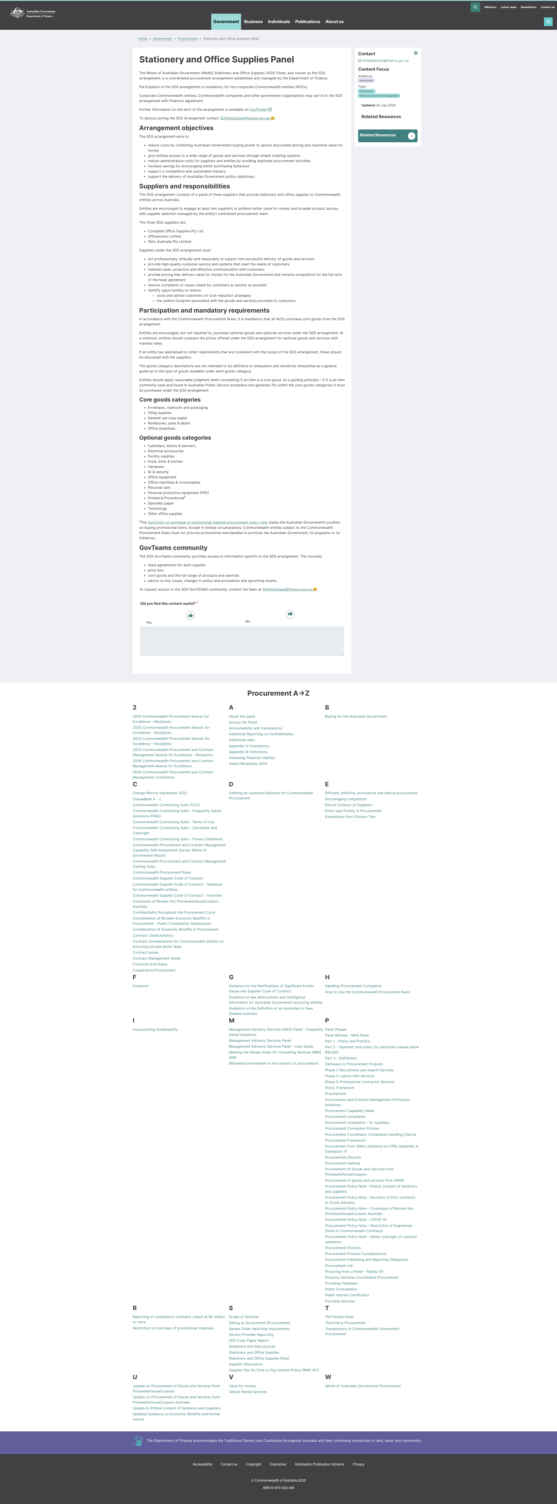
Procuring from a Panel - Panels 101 (354, 1271)
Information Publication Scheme (319, 1464)
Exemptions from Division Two (350, 816)
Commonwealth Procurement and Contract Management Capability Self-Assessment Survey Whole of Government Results (179, 850)
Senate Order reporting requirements (259, 1328)
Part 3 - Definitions (341, 1058)
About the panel (242, 716)
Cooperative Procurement (154, 970)
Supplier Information (245, 1364)
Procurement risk (339, 1265)
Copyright (253, 1464)
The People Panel (339, 1317)
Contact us (548, 7)
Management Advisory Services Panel (260, 1040)
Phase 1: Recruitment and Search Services (359, 1070)
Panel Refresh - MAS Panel (347, 1035)
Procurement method (342, 1163)
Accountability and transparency (255, 728)
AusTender (258, 109)
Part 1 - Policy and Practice (347, 1041)
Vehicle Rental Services (248, 1392)
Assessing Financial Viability (252, 757)
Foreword (140, 986)
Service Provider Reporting (251, 1334)
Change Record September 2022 (160, 793)
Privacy (358, 1464)
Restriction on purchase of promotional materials (173, 1328)
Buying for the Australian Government (356, 716)
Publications (307, 21)
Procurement (188, 39)
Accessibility (202, 1464)
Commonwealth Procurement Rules (162, 872)
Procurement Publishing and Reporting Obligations (366, 1259)
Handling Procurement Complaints (353, 986)
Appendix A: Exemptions (249, 746)
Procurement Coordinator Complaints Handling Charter (370, 1134)
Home (142, 39)
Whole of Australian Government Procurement (363, 1386)
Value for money (242, 1386)
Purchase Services (340, 1301)
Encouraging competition (346, 799)
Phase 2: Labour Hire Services (349, 1076)
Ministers (491, 7)
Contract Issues (145, 952)
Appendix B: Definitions (248, 752)
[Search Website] (475, 7)
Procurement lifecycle (343, 1157)
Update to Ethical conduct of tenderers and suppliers (177, 1408)
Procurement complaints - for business (357, 1122)
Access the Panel (243, 722)
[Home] (32, 13)
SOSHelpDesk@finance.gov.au (245, 118)
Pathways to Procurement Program (354, 1064)
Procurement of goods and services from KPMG (364, 1180)
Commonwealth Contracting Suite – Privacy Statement (178, 839)
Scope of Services (244, 1317)
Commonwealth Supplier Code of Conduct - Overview (177, 895)
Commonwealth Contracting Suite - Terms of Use (173, 822)
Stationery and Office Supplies (254, 1352)
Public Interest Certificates (347, 1295)
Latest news (509, 7)
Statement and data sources (252, 1346)
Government (226, 21)
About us (334, 21)
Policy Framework (340, 1087)
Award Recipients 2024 (248, 763)
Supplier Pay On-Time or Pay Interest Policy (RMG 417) (274, 1370)
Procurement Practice (343, 1248)
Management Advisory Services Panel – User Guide (271, 1046)
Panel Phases (336, 1029)
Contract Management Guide (156, 958)
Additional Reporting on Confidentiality (261, 734)
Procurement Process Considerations (355, 1253)
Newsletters (529, 7)
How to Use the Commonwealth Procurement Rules (367, 992)
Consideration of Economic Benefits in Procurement (175, 929)
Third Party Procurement (345, 1323)
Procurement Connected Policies (352, 1128)
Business (253, 21)
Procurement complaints (345, 1116)
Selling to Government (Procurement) (259, 1323)
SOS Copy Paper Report (249, 1340)
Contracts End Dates (150, 964)
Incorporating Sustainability (155, 1029)
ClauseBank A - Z (147, 799)
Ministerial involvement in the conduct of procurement (273, 1063)
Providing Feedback (341, 1283)
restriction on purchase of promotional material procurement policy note (208, 522)
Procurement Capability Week (349, 1111)
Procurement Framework (345, 1140)
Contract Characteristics (153, 935)
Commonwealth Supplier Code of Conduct (168, 878)
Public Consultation (341, 1289)
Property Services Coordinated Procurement (362, 1277)
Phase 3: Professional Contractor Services (359, 1082)
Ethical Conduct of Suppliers (348, 805)
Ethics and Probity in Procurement (353, 811)
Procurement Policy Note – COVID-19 (355, 1219)
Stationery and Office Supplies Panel (259, 1358)
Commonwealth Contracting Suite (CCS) (166, 805)
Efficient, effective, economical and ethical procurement (371, 793)
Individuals (279, 21)
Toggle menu (548, 21)
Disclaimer (278, 1464)
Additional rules (242, 740)
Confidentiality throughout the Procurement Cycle (174, 912)
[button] (416, 53)
